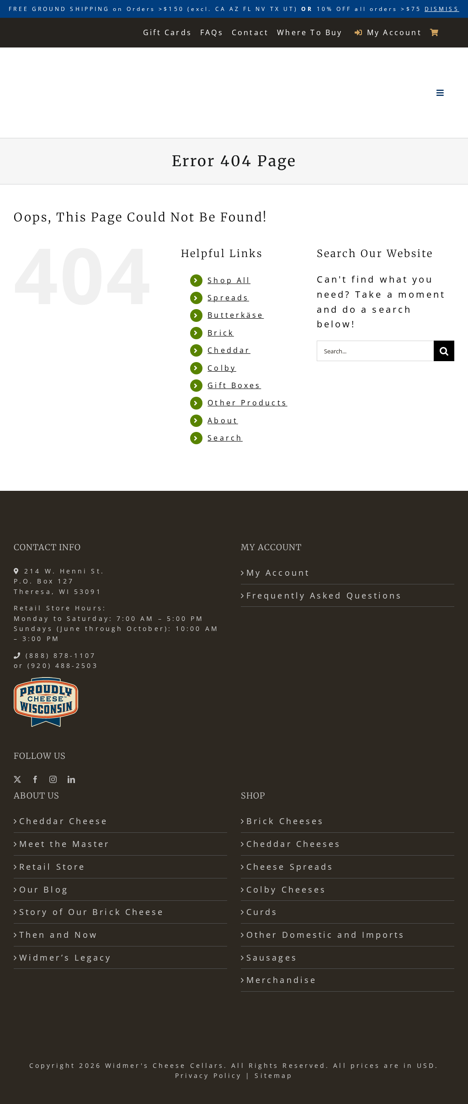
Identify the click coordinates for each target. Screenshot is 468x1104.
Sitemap (274, 1075)
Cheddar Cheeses (293, 843)
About (222, 420)
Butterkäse (235, 315)
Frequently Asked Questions (324, 595)
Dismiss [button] (442, 9)
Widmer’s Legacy (65, 957)
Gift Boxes (234, 385)
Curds (262, 911)
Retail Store (52, 866)
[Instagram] (53, 779)
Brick (220, 333)
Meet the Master (64, 843)
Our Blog (44, 889)
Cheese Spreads (290, 866)
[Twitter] (18, 779)
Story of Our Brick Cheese (91, 911)
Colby (221, 368)
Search (225, 438)
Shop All (228, 280)
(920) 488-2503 (62, 665)
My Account (278, 572)
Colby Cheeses (286, 889)
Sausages (272, 957)
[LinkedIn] (72, 779)
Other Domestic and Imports (325, 934)
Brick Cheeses (285, 820)
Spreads (228, 298)
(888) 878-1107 (61, 655)
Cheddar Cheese (63, 820)
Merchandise (281, 979)
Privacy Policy (208, 1075)
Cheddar (228, 350)
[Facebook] (36, 779)
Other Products (247, 403)
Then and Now (58, 934)
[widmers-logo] (72, 59)
